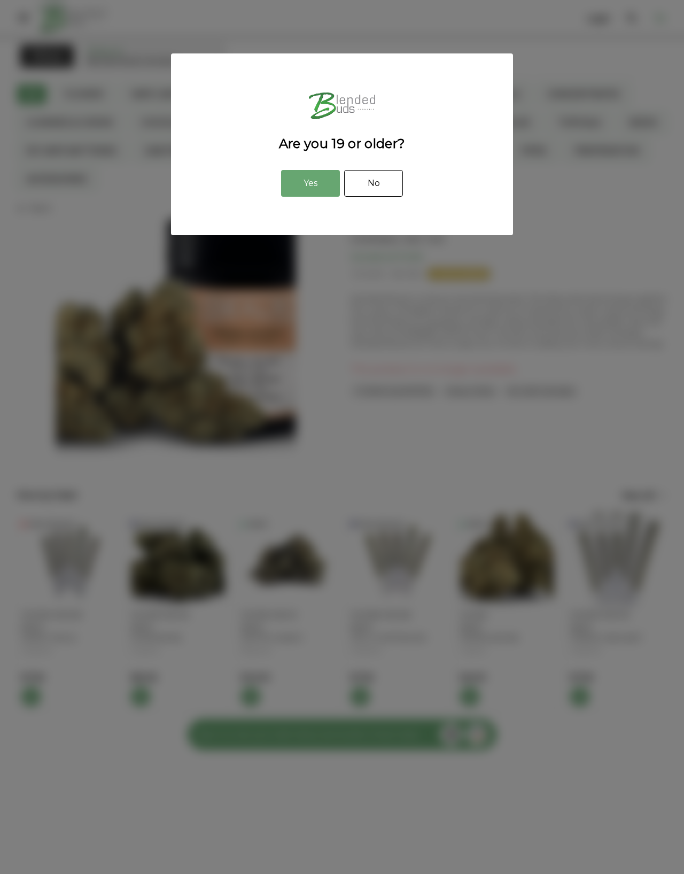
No (374, 183)
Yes (310, 183)
